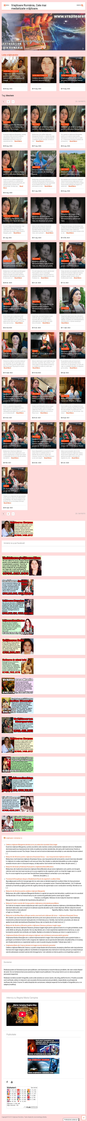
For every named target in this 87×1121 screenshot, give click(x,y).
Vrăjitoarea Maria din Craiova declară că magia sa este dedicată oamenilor (30, 945)
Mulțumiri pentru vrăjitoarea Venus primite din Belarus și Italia (42, 399)
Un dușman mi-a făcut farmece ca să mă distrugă (14, 490)
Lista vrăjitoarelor (10, 55)
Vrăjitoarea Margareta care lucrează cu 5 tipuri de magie (14, 220)
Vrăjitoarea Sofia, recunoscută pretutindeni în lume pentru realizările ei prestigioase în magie (14, 77)
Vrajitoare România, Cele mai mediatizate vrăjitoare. (28, 7)
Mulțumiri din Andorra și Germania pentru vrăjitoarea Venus (71, 354)
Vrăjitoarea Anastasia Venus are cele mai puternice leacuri (72, 79)
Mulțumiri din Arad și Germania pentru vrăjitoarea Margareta (72, 128)
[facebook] (7, 1082)
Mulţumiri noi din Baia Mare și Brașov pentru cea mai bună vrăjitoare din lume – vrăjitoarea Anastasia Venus (42, 915)
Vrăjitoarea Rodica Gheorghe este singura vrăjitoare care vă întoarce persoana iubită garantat (37, 935)
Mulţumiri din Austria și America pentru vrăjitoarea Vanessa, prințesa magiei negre (33, 925)
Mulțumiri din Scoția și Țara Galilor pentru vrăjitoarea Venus (13, 309)
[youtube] (12, 1082)
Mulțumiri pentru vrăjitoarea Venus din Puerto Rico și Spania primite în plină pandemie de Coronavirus (42, 442)
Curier (35, 351)
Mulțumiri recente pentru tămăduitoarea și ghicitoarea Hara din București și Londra (42, 218)
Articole (7, 122)
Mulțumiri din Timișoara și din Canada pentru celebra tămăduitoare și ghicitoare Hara (43, 307)
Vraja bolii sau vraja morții (70, 311)
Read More (18, 141)
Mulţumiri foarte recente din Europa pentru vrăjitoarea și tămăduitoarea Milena (32, 903)
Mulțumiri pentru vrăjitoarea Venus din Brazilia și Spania (71, 400)
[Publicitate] (43, 1047)
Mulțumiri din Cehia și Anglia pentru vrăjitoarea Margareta (13, 173)
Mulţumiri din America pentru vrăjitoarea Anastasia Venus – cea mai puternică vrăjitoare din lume (38, 857)
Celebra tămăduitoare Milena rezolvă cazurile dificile (43, 79)
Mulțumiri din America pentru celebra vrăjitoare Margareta (42, 128)
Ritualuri (65, 308)
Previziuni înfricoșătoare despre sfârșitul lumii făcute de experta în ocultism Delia (33, 879)
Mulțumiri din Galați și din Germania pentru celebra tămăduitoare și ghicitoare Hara (70, 217)
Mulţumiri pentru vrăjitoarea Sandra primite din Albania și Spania (42, 172)
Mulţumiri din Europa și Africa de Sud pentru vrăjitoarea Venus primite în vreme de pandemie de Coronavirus (14, 397)
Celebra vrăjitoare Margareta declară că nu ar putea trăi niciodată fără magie (13, 127)
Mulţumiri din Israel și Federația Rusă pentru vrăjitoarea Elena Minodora (29, 867)
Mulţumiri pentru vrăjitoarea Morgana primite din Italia (13, 265)
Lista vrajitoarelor (11, 71)
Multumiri (36, 124)
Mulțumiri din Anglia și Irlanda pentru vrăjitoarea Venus (14, 445)
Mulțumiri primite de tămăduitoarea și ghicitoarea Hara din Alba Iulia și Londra (42, 264)
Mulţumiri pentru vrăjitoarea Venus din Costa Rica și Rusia (72, 445)
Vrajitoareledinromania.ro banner (31, 41)
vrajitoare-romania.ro (14, 838)
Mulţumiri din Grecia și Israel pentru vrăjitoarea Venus (71, 265)
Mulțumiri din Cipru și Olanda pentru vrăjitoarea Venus (71, 173)
